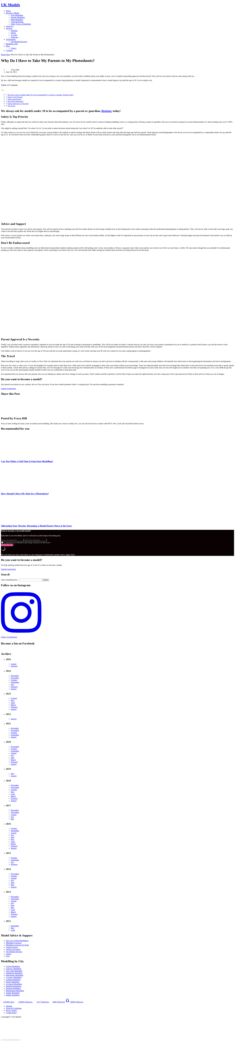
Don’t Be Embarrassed (15, 101)
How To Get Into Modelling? (17, 941)
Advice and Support (14, 99)
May (12, 700)
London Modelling (13, 980)
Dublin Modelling (13, 993)
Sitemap (9, 1006)
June (12, 758)
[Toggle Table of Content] (3, 91)
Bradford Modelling (13, 986)
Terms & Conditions (14, 1008)
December (15, 676)
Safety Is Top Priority (15, 97)
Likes (8, 1002)
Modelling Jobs (12, 44)
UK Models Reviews (19, 42)
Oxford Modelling (13, 966)
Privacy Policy (11, 1010)
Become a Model (12, 13)
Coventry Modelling (14, 977)
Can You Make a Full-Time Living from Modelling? (27, 461)
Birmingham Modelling (15, 991)
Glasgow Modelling (13, 969)
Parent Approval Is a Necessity (18, 104)
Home (8, 11)
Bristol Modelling (12, 982)
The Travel (11, 106)
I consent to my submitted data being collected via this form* (27, 543)
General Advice (12, 947)
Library (14, 48)
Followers (25, 1002)
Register (106, 111)
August (13, 664)
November (15, 678)
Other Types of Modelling (21, 24)
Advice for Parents (13, 949)
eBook (13, 33)
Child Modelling (17, 22)
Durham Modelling (13, 988)
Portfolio (14, 31)
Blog (8, 46)
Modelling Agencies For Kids (17, 945)
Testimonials (11, 39)
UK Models (10, 5)
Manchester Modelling (14, 975)
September (15, 682)
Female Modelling (18, 17)
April (13, 703)
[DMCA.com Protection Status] (19, 1038)
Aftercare (14, 37)
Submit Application (8, 389)
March (13, 705)
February (14, 666)
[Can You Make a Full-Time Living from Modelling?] (18, 457)
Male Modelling (17, 20)
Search (45, 580)
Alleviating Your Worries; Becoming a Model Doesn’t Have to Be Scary (36, 526)
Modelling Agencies (13, 943)
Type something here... (10, 580)
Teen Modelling (17, 15)
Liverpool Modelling (14, 984)
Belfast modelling (12, 995)
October (14, 680)
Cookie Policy (11, 1013)
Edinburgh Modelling (14, 973)
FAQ (8, 956)
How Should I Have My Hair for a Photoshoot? (25, 493)
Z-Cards (14, 35)
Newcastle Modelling (14, 971)
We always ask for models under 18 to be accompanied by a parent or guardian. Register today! (41, 95)
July (12, 684)
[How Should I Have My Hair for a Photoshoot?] (18, 489)
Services (9, 28)
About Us (9, 26)
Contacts (9, 50)
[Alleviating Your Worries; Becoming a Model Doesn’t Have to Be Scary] (18, 521)
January (14, 689)
